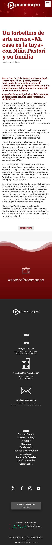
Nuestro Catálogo (26, 437)
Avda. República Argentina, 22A (26, 373)
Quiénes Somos (26, 434)
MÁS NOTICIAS (26, 228)
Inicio (26, 430)
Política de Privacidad (26, 450)
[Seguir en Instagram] (30, 488)
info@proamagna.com (26, 400)
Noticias (26, 440)
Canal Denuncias (26, 460)
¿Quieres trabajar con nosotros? (26, 505)
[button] (48, 4)
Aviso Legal (26, 453)
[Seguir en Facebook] (22, 488)
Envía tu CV (26, 447)
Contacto (26, 443)
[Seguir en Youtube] (38, 488)
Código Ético (26, 463)
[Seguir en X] (13, 488)
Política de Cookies (26, 457)
